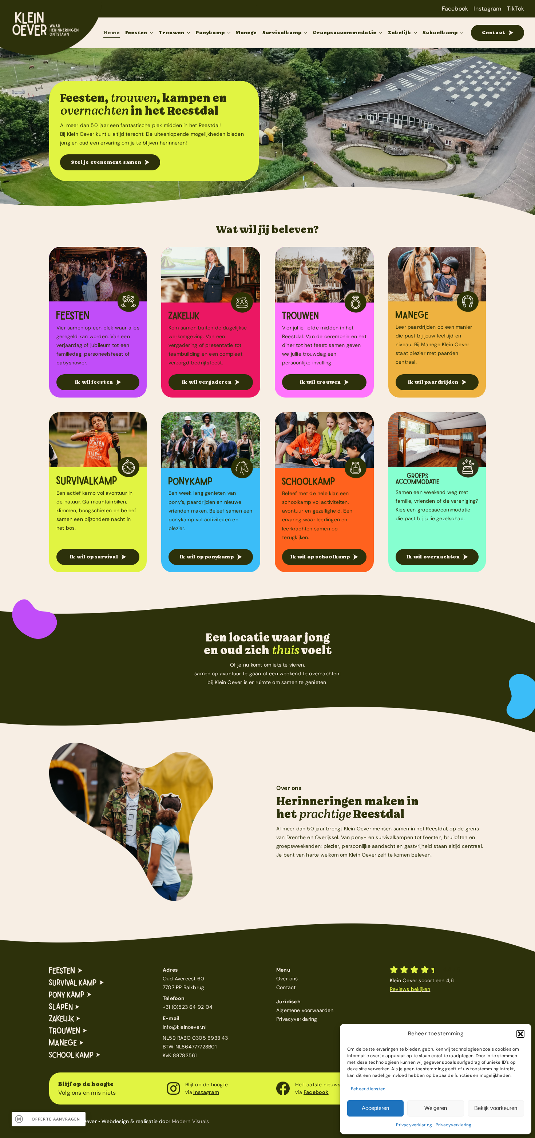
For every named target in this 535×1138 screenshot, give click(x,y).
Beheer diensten (368, 1089)
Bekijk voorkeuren (495, 1108)
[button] (520, 1034)
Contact (286, 987)
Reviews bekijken (410, 989)
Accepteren (375, 1108)
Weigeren (435, 1108)
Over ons (287, 978)
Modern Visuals (190, 1121)
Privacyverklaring (414, 1125)
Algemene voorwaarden (304, 1010)
